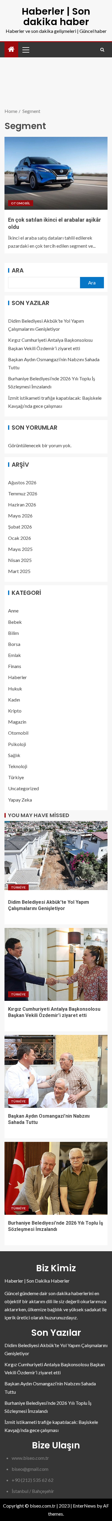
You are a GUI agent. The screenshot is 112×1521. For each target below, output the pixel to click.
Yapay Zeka (20, 799)
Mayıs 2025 (20, 549)
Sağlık (14, 755)
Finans (14, 666)
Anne (13, 610)
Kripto (15, 710)
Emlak (14, 655)
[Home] (11, 49)
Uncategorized (23, 788)
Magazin (17, 721)
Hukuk (15, 688)
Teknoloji (17, 766)
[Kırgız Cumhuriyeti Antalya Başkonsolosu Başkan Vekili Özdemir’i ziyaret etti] (56, 964)
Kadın (14, 699)
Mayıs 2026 (20, 515)
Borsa (14, 644)
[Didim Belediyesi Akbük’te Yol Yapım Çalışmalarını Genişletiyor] (56, 857)
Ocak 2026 (19, 538)
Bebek (15, 622)
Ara (18, 270)
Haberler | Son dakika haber (56, 16)
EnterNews (84, 1505)
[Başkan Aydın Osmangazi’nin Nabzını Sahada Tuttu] (56, 1071)
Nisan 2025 (20, 560)
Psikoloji (17, 744)
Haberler (17, 677)
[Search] (102, 50)
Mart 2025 (19, 571)
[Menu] (25, 49)
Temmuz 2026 (22, 493)
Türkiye (16, 777)
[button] (25, 49)
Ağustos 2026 (22, 482)
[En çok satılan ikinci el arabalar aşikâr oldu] (56, 173)
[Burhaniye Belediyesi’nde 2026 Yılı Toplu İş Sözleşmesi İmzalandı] (56, 1178)
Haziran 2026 (22, 504)
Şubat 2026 (20, 526)
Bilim (13, 633)
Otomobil (20, 203)
